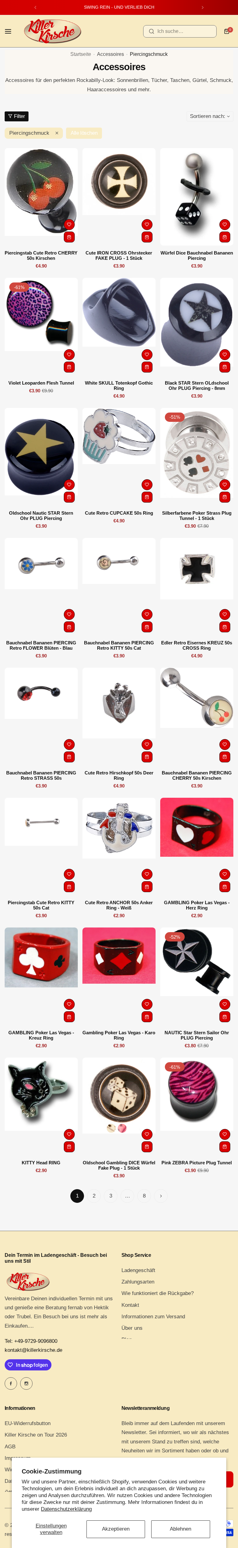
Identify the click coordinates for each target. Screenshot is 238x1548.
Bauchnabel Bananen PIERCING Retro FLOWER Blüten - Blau (41, 645)
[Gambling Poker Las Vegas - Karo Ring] (119, 976)
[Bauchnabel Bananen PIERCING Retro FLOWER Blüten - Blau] (41, 587)
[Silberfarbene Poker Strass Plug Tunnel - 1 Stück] (196, 457)
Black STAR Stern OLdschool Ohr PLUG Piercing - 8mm (197, 385)
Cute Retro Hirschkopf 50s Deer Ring (119, 775)
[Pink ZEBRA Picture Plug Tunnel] (196, 1106)
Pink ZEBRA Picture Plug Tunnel (196, 1162)
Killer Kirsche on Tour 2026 (36, 1435)
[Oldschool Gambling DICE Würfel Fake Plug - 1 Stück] (119, 1106)
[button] (35, 7)
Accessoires (110, 54)
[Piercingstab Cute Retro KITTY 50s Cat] (41, 847)
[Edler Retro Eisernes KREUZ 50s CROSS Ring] (196, 587)
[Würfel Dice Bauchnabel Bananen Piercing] (196, 197)
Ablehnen (180, 1529)
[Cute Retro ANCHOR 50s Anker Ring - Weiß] (119, 847)
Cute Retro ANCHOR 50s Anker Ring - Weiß (119, 905)
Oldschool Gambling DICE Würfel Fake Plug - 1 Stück (119, 1165)
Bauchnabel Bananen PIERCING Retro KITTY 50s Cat (119, 645)
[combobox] (180, 31)
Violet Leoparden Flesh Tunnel (41, 383)
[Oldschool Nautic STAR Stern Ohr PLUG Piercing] (41, 457)
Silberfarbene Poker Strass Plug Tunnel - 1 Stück (196, 515)
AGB (10, 1447)
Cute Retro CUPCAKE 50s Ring (119, 513)
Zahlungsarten (137, 1282)
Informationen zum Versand (153, 1317)
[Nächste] (161, 1196)
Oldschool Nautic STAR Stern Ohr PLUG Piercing (41, 515)
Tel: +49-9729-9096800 (31, 1341)
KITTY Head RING (41, 1162)
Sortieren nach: (207, 116)
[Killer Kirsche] (52, 31)
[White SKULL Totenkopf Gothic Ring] (119, 327)
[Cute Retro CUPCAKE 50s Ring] (119, 457)
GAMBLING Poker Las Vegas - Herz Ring (197, 905)
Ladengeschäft (138, 1270)
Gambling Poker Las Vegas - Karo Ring (118, 1035)
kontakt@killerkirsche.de (33, 1350)
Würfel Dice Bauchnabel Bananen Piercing (197, 255)
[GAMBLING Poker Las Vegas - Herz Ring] (196, 847)
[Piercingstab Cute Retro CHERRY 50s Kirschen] (41, 197)
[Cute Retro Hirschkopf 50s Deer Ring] (119, 716)
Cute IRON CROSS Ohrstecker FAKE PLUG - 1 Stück (119, 255)
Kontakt (130, 1305)
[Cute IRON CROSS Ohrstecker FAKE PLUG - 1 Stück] (119, 197)
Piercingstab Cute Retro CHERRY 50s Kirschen (41, 255)
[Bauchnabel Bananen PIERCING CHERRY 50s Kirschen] (196, 716)
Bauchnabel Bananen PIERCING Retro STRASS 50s (41, 775)
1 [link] (77, 1196)
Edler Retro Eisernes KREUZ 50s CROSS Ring (196, 645)
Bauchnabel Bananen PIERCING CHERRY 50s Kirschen (197, 775)
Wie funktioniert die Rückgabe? (157, 1293)
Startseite (80, 54)
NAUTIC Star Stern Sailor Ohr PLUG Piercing (197, 1035)
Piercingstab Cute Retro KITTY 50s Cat (41, 905)
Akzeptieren (116, 1529)
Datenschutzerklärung (66, 1509)
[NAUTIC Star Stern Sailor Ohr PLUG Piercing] (196, 976)
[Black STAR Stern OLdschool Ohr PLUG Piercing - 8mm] (196, 327)
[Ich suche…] (151, 31)
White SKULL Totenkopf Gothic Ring (119, 385)
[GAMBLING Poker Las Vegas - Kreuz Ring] (41, 976)
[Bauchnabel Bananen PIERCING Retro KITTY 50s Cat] (119, 587)
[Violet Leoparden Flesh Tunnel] (41, 327)
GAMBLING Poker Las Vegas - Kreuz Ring (41, 1035)
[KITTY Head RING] (41, 1106)
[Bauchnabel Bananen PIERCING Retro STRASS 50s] (41, 716)
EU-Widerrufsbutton (28, 1423)
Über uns (132, 1328)
